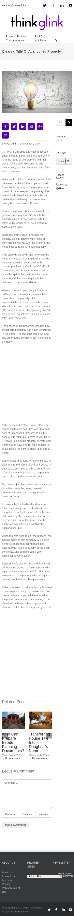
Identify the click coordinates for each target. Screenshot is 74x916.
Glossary (7, 880)
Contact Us (8, 876)
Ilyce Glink (10, 143)
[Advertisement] (37, 385)
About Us (7, 872)
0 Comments (8, 758)
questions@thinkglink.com (15, 5)
